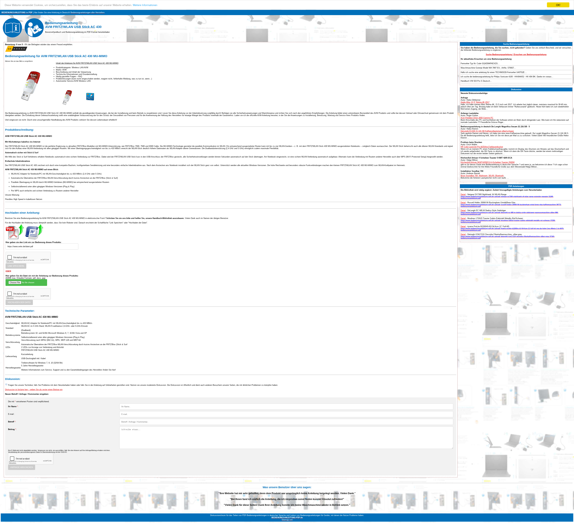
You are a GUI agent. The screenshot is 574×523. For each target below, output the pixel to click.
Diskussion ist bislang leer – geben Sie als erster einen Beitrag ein (33, 389)
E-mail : (11, 414)
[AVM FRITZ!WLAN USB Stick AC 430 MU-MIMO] (67, 108)
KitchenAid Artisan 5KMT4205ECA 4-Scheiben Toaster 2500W (488, 162)
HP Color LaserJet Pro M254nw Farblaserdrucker (482, 147)
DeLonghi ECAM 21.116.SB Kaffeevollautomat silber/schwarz (487, 131)
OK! (558, 5)
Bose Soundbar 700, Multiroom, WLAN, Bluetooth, (482, 175)
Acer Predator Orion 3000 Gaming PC (477, 118)
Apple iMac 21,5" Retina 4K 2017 (475, 102)
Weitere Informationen (145, 5)
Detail (463, 194)
